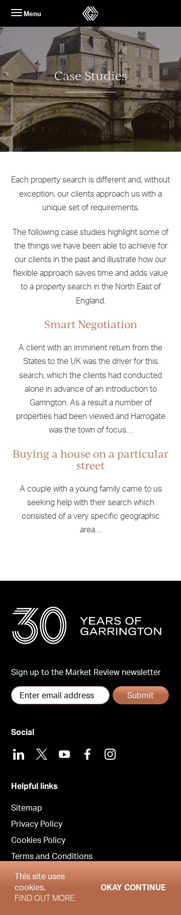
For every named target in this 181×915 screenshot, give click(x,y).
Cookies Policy (38, 840)
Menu (31, 14)
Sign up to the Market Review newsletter (86, 672)
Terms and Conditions (52, 856)
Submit (140, 696)
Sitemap (26, 808)
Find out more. (45, 898)
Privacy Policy (36, 824)
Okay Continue (133, 888)
